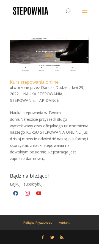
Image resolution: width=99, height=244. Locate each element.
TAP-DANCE (48, 100)
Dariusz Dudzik (54, 87)
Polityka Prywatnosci (38, 223)
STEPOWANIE (22, 100)
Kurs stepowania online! (34, 82)
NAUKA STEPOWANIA (42, 93)
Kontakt (64, 223)
